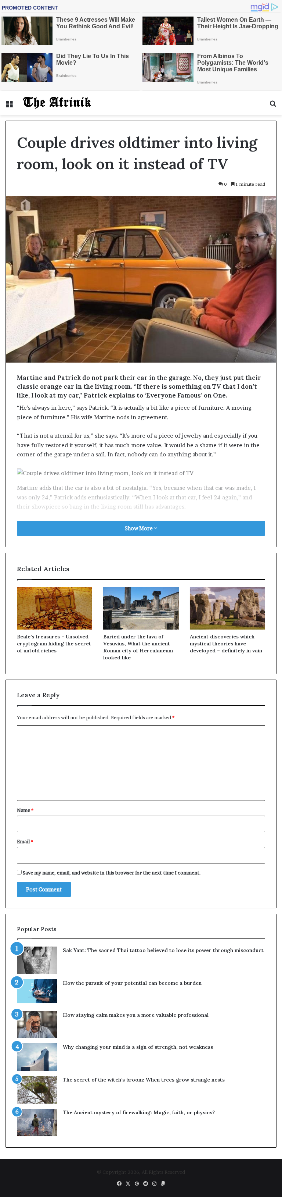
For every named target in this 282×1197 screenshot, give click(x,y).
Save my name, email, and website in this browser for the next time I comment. (112, 873)
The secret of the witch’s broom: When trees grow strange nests (144, 1079)
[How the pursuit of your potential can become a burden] (37, 992)
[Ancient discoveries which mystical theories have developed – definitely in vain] (227, 608)
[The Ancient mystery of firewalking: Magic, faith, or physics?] (37, 1122)
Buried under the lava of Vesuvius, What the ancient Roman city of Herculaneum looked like (138, 647)
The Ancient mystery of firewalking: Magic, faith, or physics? (139, 1112)
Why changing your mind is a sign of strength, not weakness (138, 1047)
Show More (139, 528)
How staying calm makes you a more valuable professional (136, 1015)
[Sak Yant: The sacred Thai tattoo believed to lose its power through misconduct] (37, 960)
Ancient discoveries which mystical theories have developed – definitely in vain (226, 643)
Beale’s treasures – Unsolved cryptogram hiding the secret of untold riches (54, 643)
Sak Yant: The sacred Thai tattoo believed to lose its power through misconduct (163, 950)
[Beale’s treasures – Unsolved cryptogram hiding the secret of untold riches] (54, 608)
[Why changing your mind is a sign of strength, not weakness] (37, 1057)
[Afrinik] (57, 103)
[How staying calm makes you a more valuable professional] (37, 1024)
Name (25, 810)
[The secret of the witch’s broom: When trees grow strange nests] (37, 1090)
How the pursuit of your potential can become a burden (132, 983)
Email (25, 841)
